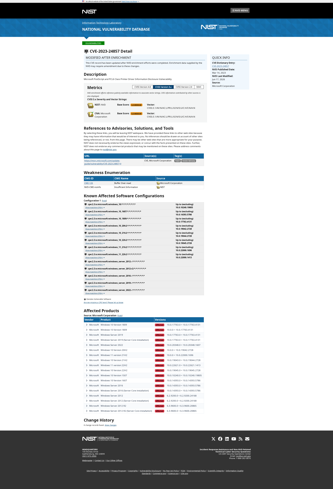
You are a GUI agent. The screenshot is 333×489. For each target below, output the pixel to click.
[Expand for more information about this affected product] (87, 325)
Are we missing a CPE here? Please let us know (103, 302)
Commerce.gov (159, 473)
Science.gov (173, 473)
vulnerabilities (93, 43)
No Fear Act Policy (171, 471)
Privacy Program (118, 471)
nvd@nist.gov (109, 149)
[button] (239, 10)
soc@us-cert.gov (243, 456)
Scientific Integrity (216, 471)
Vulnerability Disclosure (150, 471)
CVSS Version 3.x (163, 87)
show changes (110, 425)
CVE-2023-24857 (220, 66)
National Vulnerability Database (116, 29)
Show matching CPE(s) (94, 207)
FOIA (183, 471)
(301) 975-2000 (89, 456)
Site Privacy (92, 471)
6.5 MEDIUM (136, 105)
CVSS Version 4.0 (143, 87)
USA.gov (184, 473)
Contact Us (99, 460)
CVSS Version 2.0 (184, 87)
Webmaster (87, 460)
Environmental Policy (196, 471)
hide (104, 201)
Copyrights (133, 471)
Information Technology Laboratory (101, 22)
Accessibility (104, 471)
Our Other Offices (114, 460)
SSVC (198, 87)
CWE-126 (88, 183)
